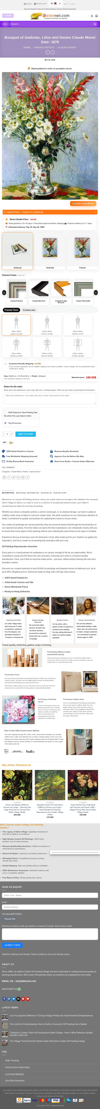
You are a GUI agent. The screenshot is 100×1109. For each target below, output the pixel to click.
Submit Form (12, 945)
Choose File (10, 919)
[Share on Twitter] (14, 477)
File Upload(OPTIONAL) (12, 914)
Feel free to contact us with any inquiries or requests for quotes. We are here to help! (37, 926)
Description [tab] (8, 493)
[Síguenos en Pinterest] (23, 999)
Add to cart (25, 434)
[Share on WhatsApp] (4, 477)
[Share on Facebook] (9, 477)
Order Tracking (12, 1060)
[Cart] (96, 16)
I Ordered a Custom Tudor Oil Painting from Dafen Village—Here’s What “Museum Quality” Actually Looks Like (51, 1034)
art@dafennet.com (25, 981)
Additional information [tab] (27, 493)
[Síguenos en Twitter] (14, 999)
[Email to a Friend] (18, 477)
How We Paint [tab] (60, 493)
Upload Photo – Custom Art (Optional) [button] (25, 212)
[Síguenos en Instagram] (9, 999)
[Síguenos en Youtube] (28, 999)
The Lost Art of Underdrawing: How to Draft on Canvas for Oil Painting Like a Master (48, 1024)
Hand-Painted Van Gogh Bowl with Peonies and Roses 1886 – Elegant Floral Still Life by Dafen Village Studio (83, 808)
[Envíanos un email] (18, 999)
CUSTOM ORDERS (14, 1074)
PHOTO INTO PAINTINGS (17, 1067)
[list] (50, 292)
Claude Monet (67, 47)
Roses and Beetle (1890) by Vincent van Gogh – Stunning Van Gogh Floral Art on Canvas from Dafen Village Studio (17, 808)
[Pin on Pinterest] (23, 477)
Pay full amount (14, 423)
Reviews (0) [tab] (46, 493)
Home (27, 47)
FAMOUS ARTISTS (44, 47)
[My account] (92, 16)
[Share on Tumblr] (28, 477)
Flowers (25, 472)
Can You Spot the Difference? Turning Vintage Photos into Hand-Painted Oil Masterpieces (51, 1016)
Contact (72, 4)
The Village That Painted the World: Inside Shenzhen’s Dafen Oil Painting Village (47, 1041)
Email (4, 902)
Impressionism (34, 472)
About (65, 4)
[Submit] (95, 24)
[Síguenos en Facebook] (4, 999)
